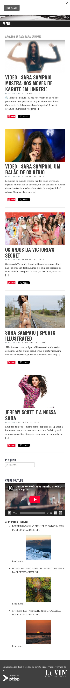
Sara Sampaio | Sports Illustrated (30, 335)
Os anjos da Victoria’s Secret (29, 252)
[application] (35, 499)
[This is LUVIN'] (56, 676)
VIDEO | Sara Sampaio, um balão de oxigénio (32, 169)
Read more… (18, 561)
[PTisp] (12, 680)
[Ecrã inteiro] (60, 513)
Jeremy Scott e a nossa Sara (30, 415)
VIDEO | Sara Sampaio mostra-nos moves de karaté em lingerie (28, 83)
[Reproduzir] (9, 513)
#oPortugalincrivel (17, 522)
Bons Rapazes (10, 666)
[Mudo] (55, 513)
